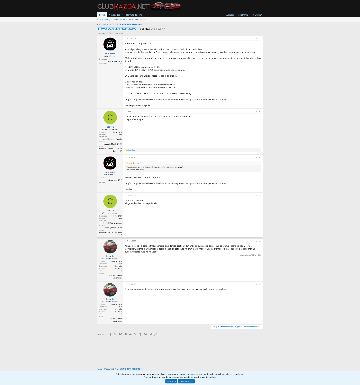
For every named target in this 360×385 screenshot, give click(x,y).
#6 (260, 284)
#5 (260, 241)
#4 (260, 195)
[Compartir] (256, 38)
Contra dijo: (131, 163)
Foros (102, 14)
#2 (260, 112)
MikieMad (103, 33)
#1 (260, 38)
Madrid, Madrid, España (112, 139)
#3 (260, 157)
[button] (122, 14)
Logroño (118, 266)
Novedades (114, 14)
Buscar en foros (120, 19)
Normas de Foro (134, 14)
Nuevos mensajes (104, 19)
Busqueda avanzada (137, 19)
